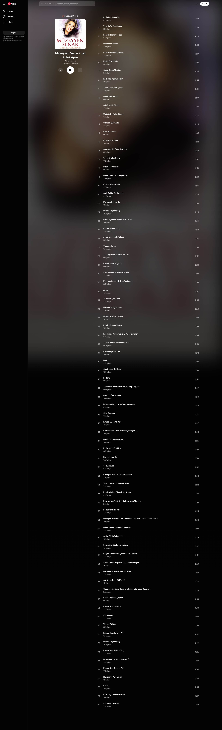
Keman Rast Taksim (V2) (113, 650)
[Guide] (4, 3)
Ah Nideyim (108, 615)
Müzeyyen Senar (71, 16)
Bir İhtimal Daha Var (111, 17)
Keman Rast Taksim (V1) (113, 633)
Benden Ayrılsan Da (111, 351)
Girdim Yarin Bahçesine (113, 536)
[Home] (12, 3)
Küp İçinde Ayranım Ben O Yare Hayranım (120, 334)
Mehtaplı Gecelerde (111, 202)
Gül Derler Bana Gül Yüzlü (114, 580)
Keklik (105, 686)
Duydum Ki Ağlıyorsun (112, 307)
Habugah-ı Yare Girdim (112, 677)
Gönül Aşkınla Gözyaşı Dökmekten (117, 219)
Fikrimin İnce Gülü (111, 457)
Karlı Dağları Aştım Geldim (114, 694)
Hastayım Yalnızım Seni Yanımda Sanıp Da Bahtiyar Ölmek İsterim (131, 519)
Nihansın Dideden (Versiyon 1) (116, 659)
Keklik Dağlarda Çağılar (113, 598)
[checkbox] (197, 18)
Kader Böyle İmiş (110, 61)
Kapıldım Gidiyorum (111, 184)
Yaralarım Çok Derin (111, 299)
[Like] (179, 19)
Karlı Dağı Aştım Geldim (113, 79)
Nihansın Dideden (110, 44)
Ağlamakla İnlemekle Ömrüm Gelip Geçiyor (121, 387)
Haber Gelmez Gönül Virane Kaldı (117, 527)
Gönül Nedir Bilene (111, 105)
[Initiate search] (42, 4)
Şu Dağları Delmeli (111, 703)
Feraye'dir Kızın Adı (111, 510)
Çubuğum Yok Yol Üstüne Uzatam (117, 475)
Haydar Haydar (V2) (111, 642)
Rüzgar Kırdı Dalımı (111, 228)
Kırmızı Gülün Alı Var (111, 422)
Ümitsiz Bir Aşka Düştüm (113, 114)
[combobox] (70, 3)
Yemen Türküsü (109, 624)
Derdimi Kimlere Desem (113, 439)
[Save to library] (60, 70)
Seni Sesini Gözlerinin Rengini (116, 272)
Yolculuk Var (108, 466)
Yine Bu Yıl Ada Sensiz (112, 26)
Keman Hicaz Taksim (112, 606)
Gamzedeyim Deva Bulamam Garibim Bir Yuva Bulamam (127, 589)
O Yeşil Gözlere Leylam (113, 316)
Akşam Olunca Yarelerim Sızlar (116, 343)
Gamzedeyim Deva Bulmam (115, 149)
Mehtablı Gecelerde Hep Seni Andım (118, 281)
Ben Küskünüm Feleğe (112, 35)
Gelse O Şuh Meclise (112, 70)
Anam (105, 290)
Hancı (105, 360)
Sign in (204, 4)
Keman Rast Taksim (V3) (113, 668)
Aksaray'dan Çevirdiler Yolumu (116, 255)
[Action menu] (80, 70)
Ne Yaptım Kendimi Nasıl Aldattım (117, 571)
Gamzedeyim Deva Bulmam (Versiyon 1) (120, 431)
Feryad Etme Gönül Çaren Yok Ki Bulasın (120, 554)
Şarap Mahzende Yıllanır (113, 237)
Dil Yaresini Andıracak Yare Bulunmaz (119, 404)
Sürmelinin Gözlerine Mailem (115, 545)
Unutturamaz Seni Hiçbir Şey (115, 176)
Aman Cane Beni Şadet (113, 88)
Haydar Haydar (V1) (111, 211)
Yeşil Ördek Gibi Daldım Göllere (116, 483)
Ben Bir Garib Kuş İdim (112, 263)
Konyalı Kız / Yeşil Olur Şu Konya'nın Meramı (122, 501)
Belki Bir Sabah (109, 132)
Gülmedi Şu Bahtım (111, 123)
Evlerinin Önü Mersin (112, 395)
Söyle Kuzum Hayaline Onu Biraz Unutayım (121, 563)
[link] (14, 11)
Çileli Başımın (109, 413)
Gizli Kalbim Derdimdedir (113, 193)
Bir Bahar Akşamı (110, 140)
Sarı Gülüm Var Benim (112, 325)
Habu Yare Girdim (110, 96)
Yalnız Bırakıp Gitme (111, 158)
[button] (60, 70)
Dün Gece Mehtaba (111, 167)
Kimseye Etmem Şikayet (113, 52)
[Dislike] (184, 19)
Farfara (106, 378)
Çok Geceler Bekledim (112, 369)
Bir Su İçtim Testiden (112, 448)
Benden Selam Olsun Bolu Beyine (117, 492)
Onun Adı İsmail (110, 246)
